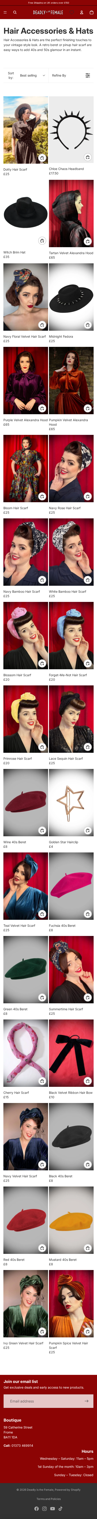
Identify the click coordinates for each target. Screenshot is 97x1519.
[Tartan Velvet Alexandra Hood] (71, 213)
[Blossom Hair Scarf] (25, 635)
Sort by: (22, 75)
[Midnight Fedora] (71, 297)
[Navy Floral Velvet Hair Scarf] (25, 297)
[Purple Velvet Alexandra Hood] (25, 380)
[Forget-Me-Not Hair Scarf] (71, 635)
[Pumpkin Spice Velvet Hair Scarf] (71, 1303)
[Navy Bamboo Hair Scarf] (25, 552)
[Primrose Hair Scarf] (25, 719)
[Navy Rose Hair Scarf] (71, 468)
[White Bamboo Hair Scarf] (71, 552)
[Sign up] (86, 1401)
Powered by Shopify (68, 1489)
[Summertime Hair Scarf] (71, 969)
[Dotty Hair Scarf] (25, 130)
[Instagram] (44, 1508)
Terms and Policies (49, 1499)
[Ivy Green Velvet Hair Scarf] (25, 1303)
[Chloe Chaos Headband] (71, 129)
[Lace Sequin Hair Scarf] (71, 719)
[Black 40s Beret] (71, 1136)
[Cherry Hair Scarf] (25, 1053)
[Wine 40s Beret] (25, 802)
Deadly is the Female (40, 1489)
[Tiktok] (60, 1508)
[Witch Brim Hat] (25, 213)
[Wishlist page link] (71, 12)
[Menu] (5, 12)
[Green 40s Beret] (25, 969)
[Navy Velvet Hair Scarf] (25, 1136)
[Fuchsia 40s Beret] (71, 886)
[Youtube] (52, 1508)
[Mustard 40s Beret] (71, 1220)
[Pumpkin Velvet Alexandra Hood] (71, 380)
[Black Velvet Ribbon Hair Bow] (71, 1053)
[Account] (82, 12)
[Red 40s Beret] (25, 1220)
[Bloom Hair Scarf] (25, 468)
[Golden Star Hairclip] (71, 802)
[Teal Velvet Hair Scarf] (25, 886)
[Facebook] (36, 1508)
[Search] (15, 12)
